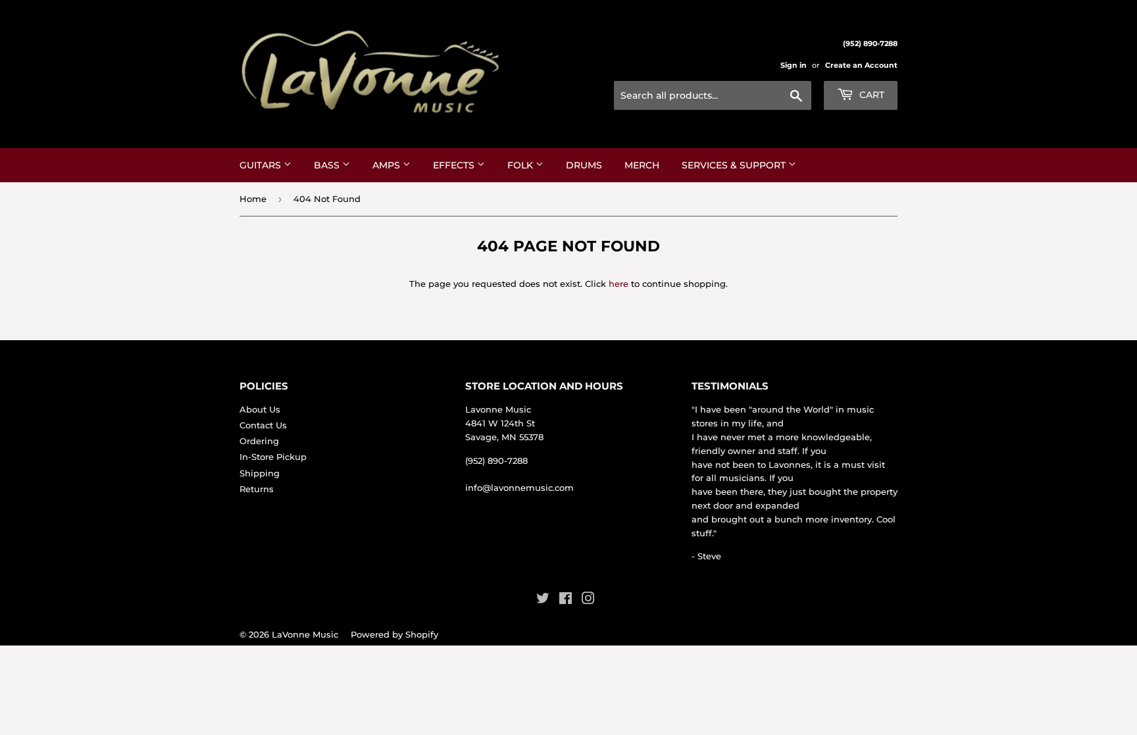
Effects (455, 165)
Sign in (793, 65)
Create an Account (861, 65)
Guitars (262, 165)
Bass (328, 165)
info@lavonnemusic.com (519, 487)
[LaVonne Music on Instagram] (588, 600)
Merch (641, 165)
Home (253, 198)
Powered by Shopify (394, 634)
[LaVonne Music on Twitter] (542, 600)
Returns (257, 489)
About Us (260, 409)
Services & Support (735, 165)
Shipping (260, 473)
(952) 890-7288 (496, 460)
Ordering (259, 441)
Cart (870, 95)
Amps (387, 165)
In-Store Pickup (273, 456)
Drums (584, 165)
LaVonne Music (305, 634)
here (618, 283)
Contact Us (263, 425)
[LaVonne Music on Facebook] (565, 600)
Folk (521, 165)
